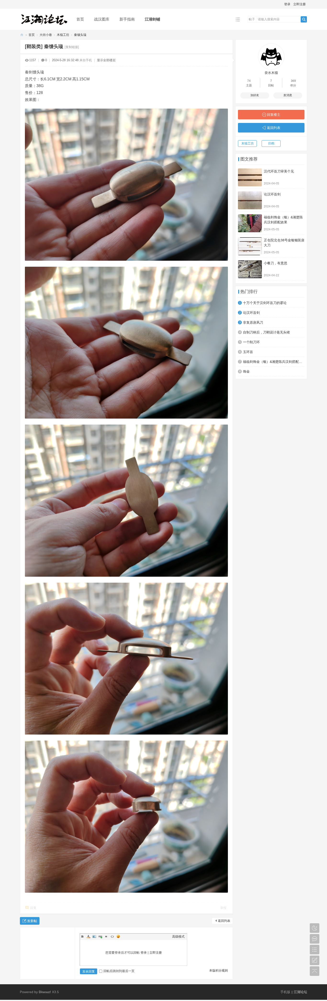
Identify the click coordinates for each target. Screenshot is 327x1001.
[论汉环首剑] (250, 200)
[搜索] (304, 19)
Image (94, 936)
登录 (287, 4)
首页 (80, 19)
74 (249, 81)
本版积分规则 (218, 970)
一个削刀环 (251, 342)
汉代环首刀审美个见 (279, 171)
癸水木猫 (271, 73)
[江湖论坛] (44, 26)
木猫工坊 (63, 35)
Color (88, 936)
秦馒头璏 (80, 35)
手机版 (285, 992)
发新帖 (32, 921)
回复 (33, 908)
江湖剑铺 (152, 19)
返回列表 (224, 921)
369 (293, 81)
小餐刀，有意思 (275, 263)
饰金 (246, 371)
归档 (271, 143)
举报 (223, 908)
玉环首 (248, 352)
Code (112, 936)
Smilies (118, 936)
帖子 (252, 19)
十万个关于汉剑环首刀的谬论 (265, 303)
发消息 (287, 95)
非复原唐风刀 (253, 322)
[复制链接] (72, 47)
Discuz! (45, 992)
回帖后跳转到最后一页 (119, 971)
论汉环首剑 (272, 194)
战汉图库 (101, 19)
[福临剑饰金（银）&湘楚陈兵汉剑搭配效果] (250, 223)
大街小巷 (45, 35)
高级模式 (178, 936)
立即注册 (299, 4)
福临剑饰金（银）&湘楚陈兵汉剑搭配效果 (273, 362)
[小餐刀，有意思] (250, 269)
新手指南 (127, 19)
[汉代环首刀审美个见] (250, 177)
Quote (106, 936)
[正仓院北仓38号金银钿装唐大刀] (250, 246)
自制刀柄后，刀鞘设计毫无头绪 (266, 332)
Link (100, 936)
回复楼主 (273, 114)
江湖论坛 (22, 34)
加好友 (254, 95)
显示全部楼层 (106, 60)
